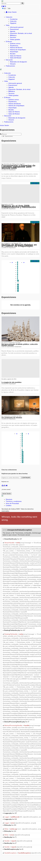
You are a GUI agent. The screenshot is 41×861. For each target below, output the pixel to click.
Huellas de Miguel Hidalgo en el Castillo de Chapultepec (19, 245)
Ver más (35, 183)
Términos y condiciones (14, 501)
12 (18, 285)
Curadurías (13, 19)
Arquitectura (14, 45)
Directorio (9, 499)
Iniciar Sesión (12, 12)
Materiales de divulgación (18, 62)
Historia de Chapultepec (18, 49)
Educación (9, 60)
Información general (16, 27)
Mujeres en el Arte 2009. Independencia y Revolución (19, 206)
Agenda (12, 31)
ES (5, 8)
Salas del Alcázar (15, 58)
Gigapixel (13, 23)
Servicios (13, 37)
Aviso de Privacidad (12, 503)
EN (9, 8)
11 (18, 283)
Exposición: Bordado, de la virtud (21, 33)
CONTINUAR (26, 477)
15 (18, 291)
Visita (7, 25)
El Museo (9, 41)
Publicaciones (10, 66)
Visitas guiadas (15, 39)
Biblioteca (13, 35)
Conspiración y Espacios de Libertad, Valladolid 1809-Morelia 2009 (18, 167)
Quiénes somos (15, 43)
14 (18, 289)
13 (18, 287)
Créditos (8, 505)
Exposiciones (14, 29)
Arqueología (14, 51)
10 (18, 280)
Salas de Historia (15, 56)
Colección (9, 17)
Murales (12, 53)
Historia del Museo (16, 47)
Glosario (13, 64)
